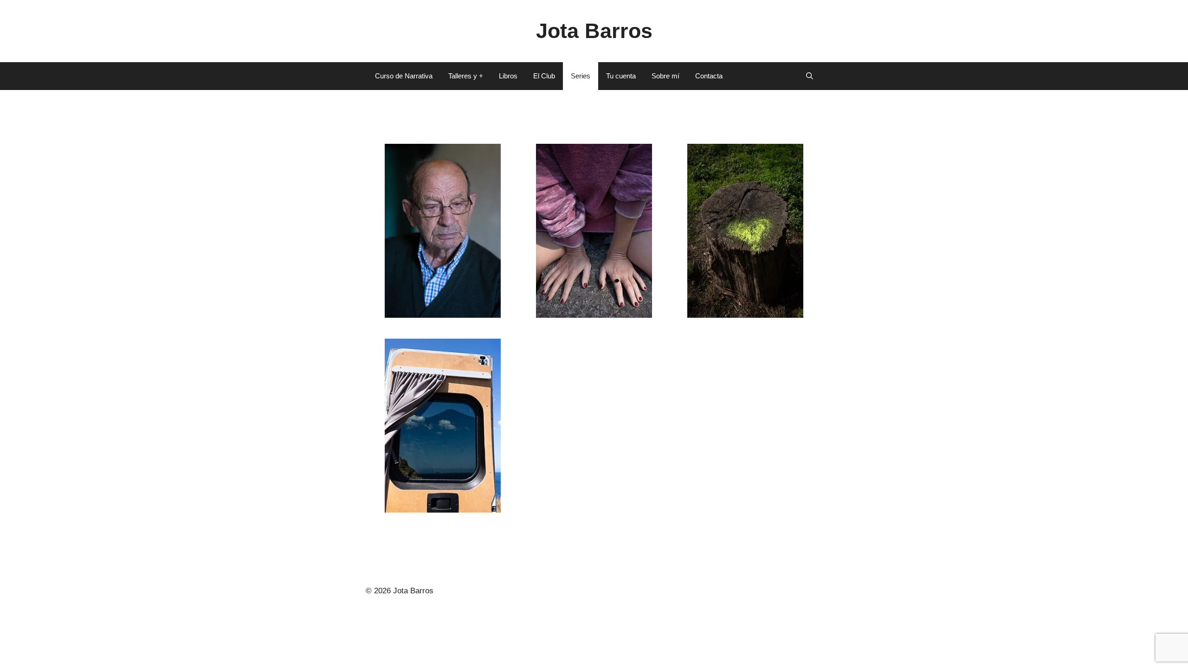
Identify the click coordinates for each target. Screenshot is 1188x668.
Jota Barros (594, 31)
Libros (508, 76)
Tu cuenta (621, 76)
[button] (809, 76)
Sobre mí (665, 76)
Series (580, 76)
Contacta (709, 76)
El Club (544, 76)
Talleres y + (465, 76)
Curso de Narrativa (404, 76)
